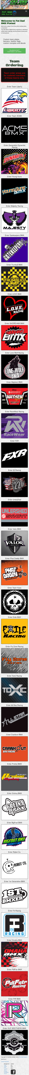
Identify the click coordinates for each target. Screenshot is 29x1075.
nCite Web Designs (23, 1057)
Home (5, 1065)
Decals (5, 1073)
